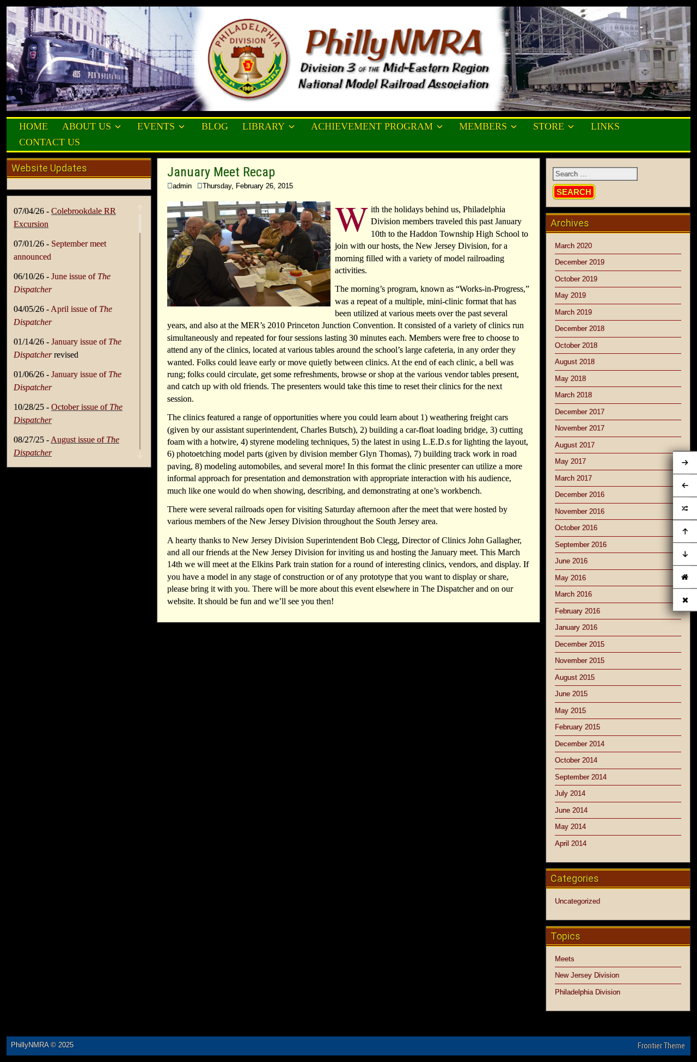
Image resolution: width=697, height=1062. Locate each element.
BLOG (214, 126)
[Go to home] (685, 577)
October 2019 (576, 279)
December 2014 (579, 744)
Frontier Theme (661, 1046)
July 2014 (570, 793)
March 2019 (573, 312)
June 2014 (571, 810)
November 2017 (579, 428)
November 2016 (579, 511)
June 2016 (571, 561)
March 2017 (573, 478)
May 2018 (570, 379)
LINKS (605, 126)
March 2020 (573, 246)
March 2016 (573, 594)
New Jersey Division (587, 975)
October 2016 (576, 528)
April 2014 (570, 843)
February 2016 (577, 611)
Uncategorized (577, 901)
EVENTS (156, 126)
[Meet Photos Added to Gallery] (685, 508)
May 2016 (570, 578)
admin (182, 186)
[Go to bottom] (685, 554)
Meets (564, 959)
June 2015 (571, 694)
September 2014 (581, 777)
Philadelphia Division (587, 992)
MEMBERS (483, 126)
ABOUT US (86, 126)
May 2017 (570, 461)
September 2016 (581, 545)
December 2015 (579, 644)
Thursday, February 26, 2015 (248, 186)
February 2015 (577, 727)
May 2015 (570, 711)
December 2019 (579, 262)
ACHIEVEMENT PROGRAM (372, 126)
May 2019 (570, 295)
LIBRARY (263, 126)
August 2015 (575, 677)
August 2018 (575, 362)
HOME (33, 126)
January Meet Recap (221, 172)
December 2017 (579, 412)
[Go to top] (685, 531)
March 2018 (573, 395)
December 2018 (579, 328)
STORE (548, 126)
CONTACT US (49, 142)
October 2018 (576, 345)
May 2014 (570, 826)
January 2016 (576, 627)
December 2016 (579, 494)
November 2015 (579, 660)
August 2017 (575, 445)
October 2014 (576, 760)
